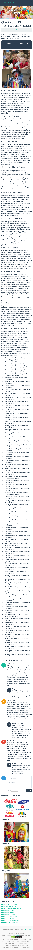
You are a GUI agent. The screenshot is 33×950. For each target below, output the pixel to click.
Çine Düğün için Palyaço (8, 906)
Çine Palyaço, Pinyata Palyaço (10, 920)
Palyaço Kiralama (8, 3)
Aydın (12, 30)
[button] (2, 12)
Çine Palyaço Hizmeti (7, 912)
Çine (17, 30)
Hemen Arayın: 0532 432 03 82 (17, 44)
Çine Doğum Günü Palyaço (9, 904)
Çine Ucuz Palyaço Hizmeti (9, 922)
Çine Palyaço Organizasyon (9, 916)
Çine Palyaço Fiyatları (8, 910)
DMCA (16, 935)
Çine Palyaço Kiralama (8, 914)
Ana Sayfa (6, 30)
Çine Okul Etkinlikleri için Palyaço (11, 908)
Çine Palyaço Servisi (7, 918)
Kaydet (29, 790)
